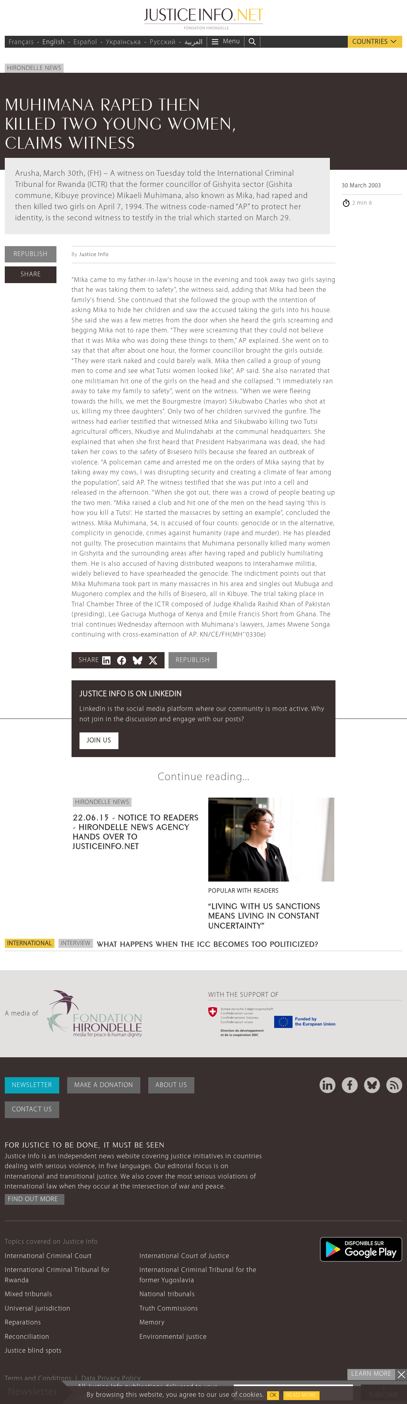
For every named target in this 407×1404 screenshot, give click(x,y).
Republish (31, 254)
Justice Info (94, 255)
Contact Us (32, 1109)
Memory (152, 1322)
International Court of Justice (184, 1256)
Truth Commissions (169, 1308)
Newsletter (32, 1085)
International (29, 943)
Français (21, 42)
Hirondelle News (34, 68)
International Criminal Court (48, 1256)
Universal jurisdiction (37, 1308)
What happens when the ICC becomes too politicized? (207, 943)
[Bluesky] (372, 1085)
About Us (171, 1085)
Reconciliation (27, 1337)
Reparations (23, 1322)
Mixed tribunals (28, 1294)
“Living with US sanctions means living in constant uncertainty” (264, 914)
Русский (163, 42)
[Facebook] (350, 1085)
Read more (301, 1395)
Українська (123, 42)
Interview (76, 943)
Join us (99, 740)
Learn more (371, 1374)
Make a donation (103, 1085)
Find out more (33, 1199)
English (54, 42)
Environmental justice (173, 1337)
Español (85, 42)
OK (273, 1395)
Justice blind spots (33, 1351)
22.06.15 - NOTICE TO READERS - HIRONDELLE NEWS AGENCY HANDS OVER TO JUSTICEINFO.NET (136, 831)
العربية (193, 42)
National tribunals (167, 1294)
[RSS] (394, 1085)
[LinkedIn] (327, 1085)
